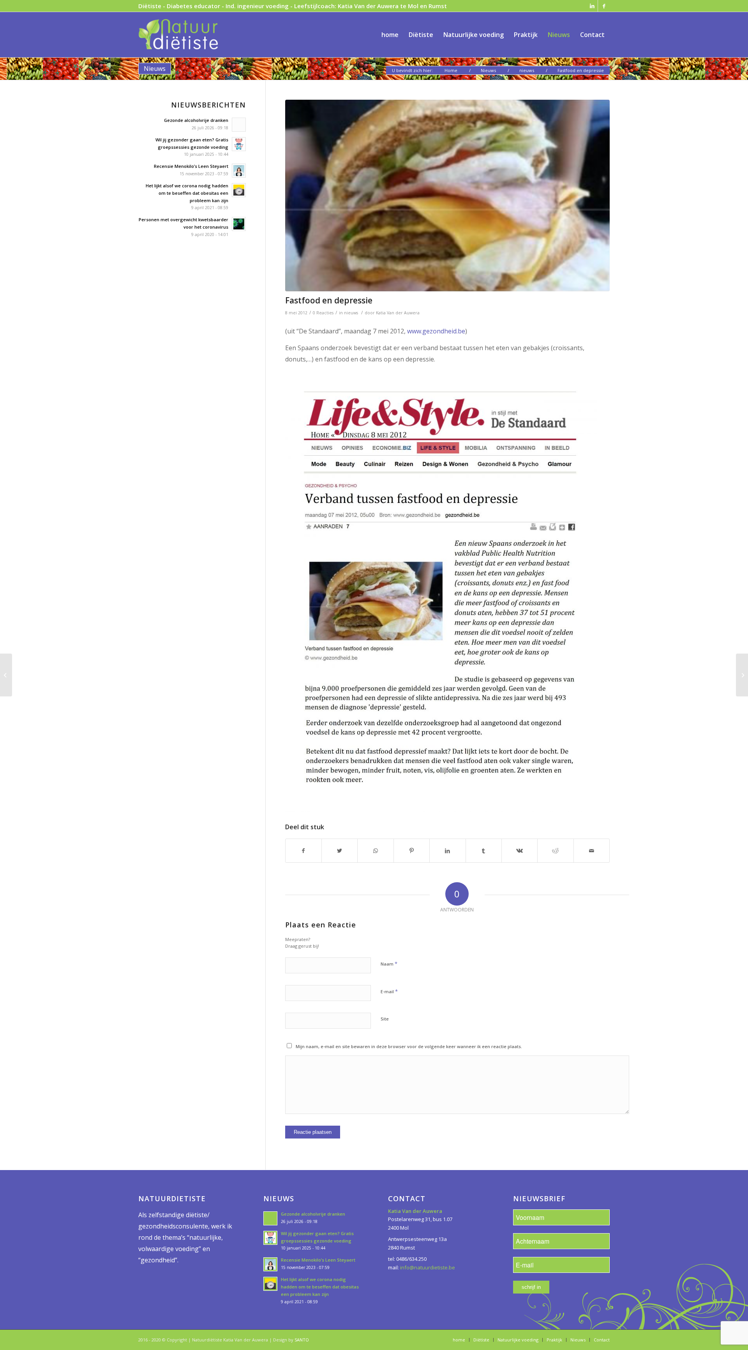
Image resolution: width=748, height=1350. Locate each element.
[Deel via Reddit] (555, 850)
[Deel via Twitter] (339, 850)
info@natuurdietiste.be (427, 1267)
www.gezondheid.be (436, 331)
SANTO (302, 1340)
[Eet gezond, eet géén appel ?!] (742, 675)
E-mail (389, 991)
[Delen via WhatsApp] (375, 850)
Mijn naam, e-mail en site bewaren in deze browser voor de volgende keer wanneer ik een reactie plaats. (409, 1046)
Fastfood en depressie (328, 300)
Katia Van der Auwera (398, 312)
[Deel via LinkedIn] (447, 850)
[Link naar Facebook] (604, 6)
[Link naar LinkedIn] (592, 6)
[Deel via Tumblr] (483, 850)
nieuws (351, 312)
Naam (389, 963)
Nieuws (155, 68)
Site (385, 1019)
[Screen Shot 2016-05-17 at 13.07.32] (447, 195)
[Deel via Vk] (519, 850)
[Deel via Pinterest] (411, 850)
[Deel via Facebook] (303, 850)
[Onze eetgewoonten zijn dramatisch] (6, 675)
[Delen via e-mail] (591, 850)
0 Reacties (323, 312)
